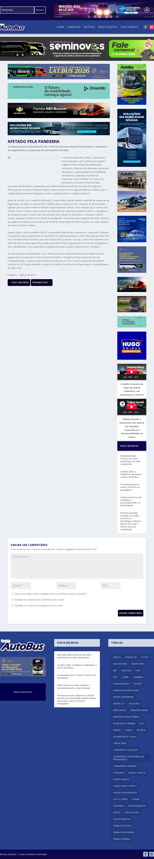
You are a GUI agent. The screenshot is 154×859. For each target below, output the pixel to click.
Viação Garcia (121, 779)
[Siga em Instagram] (151, 27)
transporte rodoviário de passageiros (128, 758)
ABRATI (117, 657)
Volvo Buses (132, 812)
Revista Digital (107, 27)
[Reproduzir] (121, 377)
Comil (125, 677)
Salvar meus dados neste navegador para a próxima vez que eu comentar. (50, 593)
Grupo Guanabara (123, 696)
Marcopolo (119, 710)
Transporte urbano (125, 766)
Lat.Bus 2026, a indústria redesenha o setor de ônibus (131, 474)
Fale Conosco (130, 27)
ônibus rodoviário (124, 832)
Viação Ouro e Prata (125, 785)
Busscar (126, 670)
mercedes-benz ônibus (126, 716)
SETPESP (141, 730)
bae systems (120, 663)
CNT (115, 677)
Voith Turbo (120, 799)
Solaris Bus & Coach (124, 736)
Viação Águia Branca (125, 792)
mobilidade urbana (124, 723)
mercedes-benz (139, 710)
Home (60, 27)
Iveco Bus (134, 703)
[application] (131, 372)
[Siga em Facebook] (145, 27)
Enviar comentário (130, 613)
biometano (137, 663)
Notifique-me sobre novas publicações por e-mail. (38, 605)
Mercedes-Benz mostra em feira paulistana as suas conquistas (130, 460)
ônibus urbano (122, 838)
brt (115, 670)
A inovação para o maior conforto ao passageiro (130, 487)
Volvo (116, 812)
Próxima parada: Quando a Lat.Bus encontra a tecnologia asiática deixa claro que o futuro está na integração (130, 521)
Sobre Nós (73, 27)
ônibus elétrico (122, 825)
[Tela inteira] (144, 377)
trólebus (118, 772)
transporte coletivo (125, 749)
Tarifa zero (119, 743)
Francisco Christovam (126, 690)
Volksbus (118, 805)
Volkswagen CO (137, 805)
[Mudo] (141, 377)
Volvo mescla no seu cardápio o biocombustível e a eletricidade (131, 501)
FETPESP (138, 683)
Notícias (89, 27)
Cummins (138, 677)
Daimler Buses (121, 683)
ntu (141, 723)
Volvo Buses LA (121, 819)
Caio (137, 670)
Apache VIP (131, 657)
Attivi (144, 657)
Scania (128, 730)
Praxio (117, 730)
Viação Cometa (137, 772)
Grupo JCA (118, 703)
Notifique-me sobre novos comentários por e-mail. (39, 599)
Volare (136, 799)
